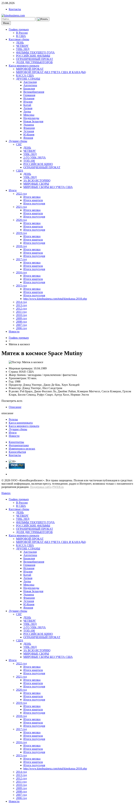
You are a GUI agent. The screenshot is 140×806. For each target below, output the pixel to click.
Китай (27, 105)
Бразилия (29, 88)
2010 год (21, 315)
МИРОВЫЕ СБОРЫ (36, 183)
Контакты (15, 9)
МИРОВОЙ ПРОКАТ (30, 68)
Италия (27, 101)
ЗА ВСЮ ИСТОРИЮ (36, 180)
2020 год (21, 219)
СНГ (19, 144)
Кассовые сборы (19, 39)
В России (22, 32)
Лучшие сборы (18, 141)
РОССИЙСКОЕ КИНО (38, 164)
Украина (28, 124)
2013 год (21, 305)
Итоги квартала (33, 200)
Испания (28, 98)
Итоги (13, 190)
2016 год (21, 272)
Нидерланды (31, 118)
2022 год (21, 193)
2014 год (21, 302)
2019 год (21, 233)
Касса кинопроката (21, 422)
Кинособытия (17, 451)
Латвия (27, 108)
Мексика (28, 114)
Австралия (30, 82)
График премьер (19, 29)
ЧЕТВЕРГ (22, 45)
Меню (6, 23)
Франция (29, 127)
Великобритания (33, 91)
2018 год (21, 246)
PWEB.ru (58, 486)
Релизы (13, 419)
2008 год (21, 321)
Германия (29, 95)
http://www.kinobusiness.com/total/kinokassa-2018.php (55, 298)
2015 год (21, 285)
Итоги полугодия (34, 203)
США (19, 170)
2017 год (21, 259)
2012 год (21, 308)
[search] (42, 19)
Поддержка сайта (41, 486)
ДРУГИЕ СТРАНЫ (28, 78)
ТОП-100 (29, 160)
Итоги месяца (31, 196)
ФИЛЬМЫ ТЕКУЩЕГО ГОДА (35, 52)
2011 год (21, 311)
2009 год (21, 318)
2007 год (21, 324)
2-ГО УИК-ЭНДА (34, 157)
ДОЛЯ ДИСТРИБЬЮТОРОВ (34, 62)
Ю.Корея (28, 134)
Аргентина (30, 85)
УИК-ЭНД (22, 49)
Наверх (6, 493)
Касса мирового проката (24, 65)
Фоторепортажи (19, 445)
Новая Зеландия (33, 121)
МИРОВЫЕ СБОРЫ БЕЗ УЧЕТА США (48, 187)
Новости (14, 331)
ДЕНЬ (20, 42)
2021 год (21, 206)
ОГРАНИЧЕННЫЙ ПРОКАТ (34, 59)
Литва (27, 111)
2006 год (21, 328)
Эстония (28, 131)
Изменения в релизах (22, 448)
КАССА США (25, 75)
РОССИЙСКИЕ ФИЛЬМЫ (33, 55)
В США (21, 36)
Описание (15, 407)
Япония (28, 137)
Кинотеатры (16, 442)
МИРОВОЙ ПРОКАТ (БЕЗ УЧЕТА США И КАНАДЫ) (51, 72)
